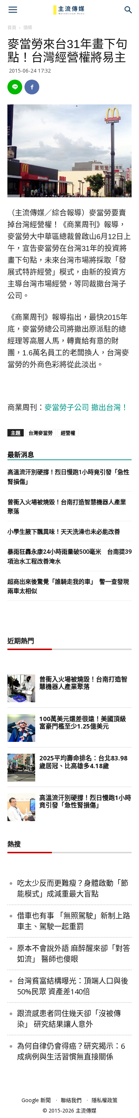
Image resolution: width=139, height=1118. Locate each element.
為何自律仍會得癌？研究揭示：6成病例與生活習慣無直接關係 (71, 1051)
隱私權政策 (105, 1100)
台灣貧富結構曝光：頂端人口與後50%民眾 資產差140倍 (72, 986)
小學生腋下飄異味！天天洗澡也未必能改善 (63, 531)
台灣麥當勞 (41, 432)
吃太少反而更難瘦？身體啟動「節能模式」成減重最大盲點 (72, 888)
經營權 (68, 432)
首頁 (11, 27)
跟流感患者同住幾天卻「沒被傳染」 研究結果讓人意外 (69, 1018)
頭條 (27, 27)
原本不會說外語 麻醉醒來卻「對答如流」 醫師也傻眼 (73, 953)
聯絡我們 (71, 1100)
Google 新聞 (36, 1100)
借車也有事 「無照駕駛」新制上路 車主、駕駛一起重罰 (73, 921)
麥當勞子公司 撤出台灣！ (86, 408)
